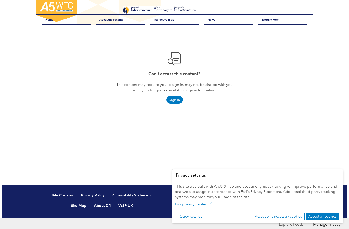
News (211, 19)
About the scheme (111, 19)
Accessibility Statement (132, 195)
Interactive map (164, 19)
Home (49, 19)
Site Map (78, 205)
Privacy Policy (92, 195)
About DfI (102, 205)
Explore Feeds (291, 224)
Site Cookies (62, 195)
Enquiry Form (270, 19)
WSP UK (125, 205)
